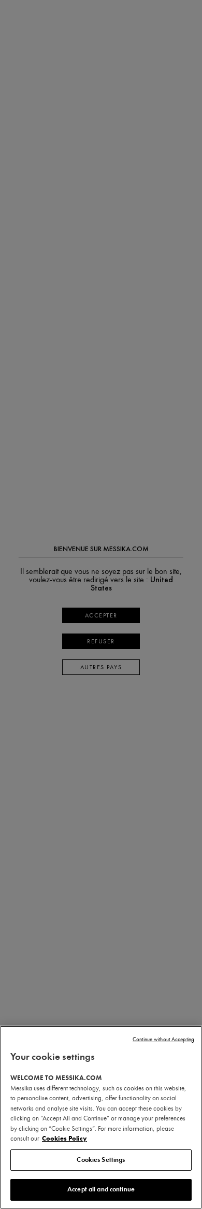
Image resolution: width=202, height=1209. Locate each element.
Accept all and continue (101, 1189)
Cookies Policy (64, 1138)
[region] (101, 1117)
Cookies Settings (101, 1160)
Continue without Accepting (163, 1039)
